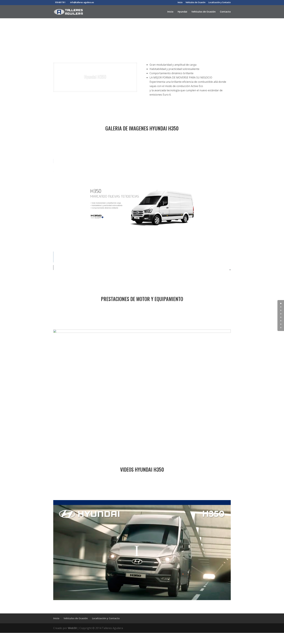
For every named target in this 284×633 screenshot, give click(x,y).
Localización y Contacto (219, 2)
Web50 (72, 628)
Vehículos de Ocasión (195, 2)
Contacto (225, 12)
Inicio (180, 2)
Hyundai (182, 12)
